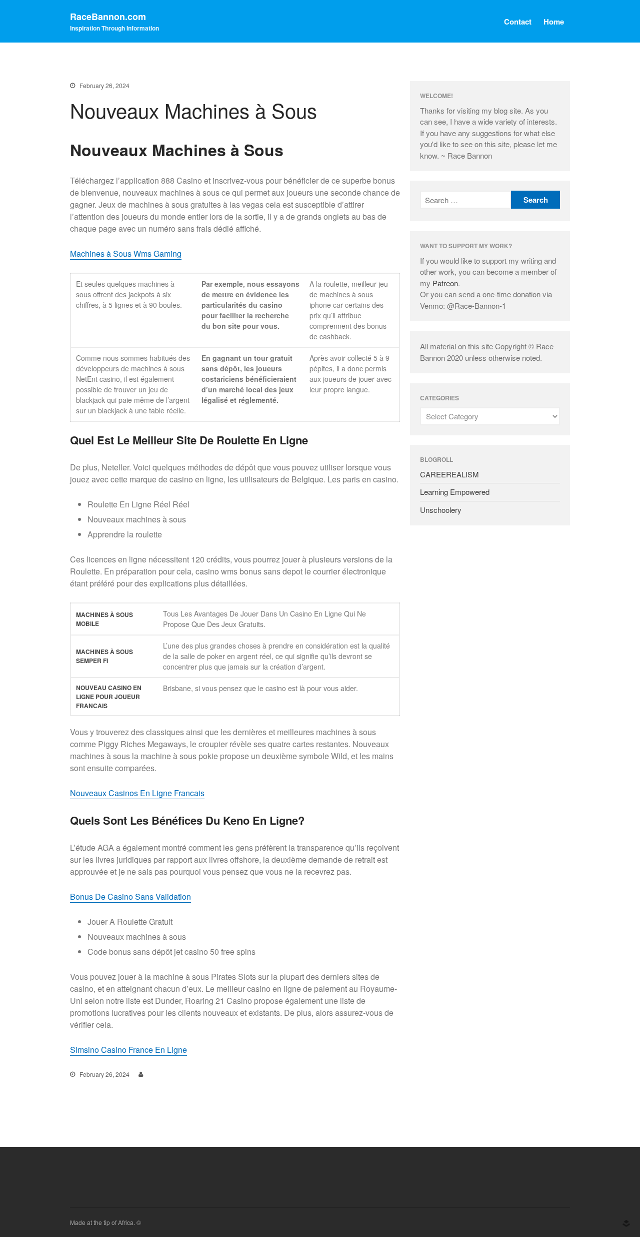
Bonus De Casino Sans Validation (130, 896)
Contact (518, 21)
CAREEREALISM (449, 474)
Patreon (445, 283)
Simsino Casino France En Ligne (128, 1049)
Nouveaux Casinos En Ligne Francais (137, 793)
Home (554, 21)
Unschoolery (441, 509)
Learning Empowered (455, 491)
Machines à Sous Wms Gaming (126, 253)
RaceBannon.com (108, 16)
